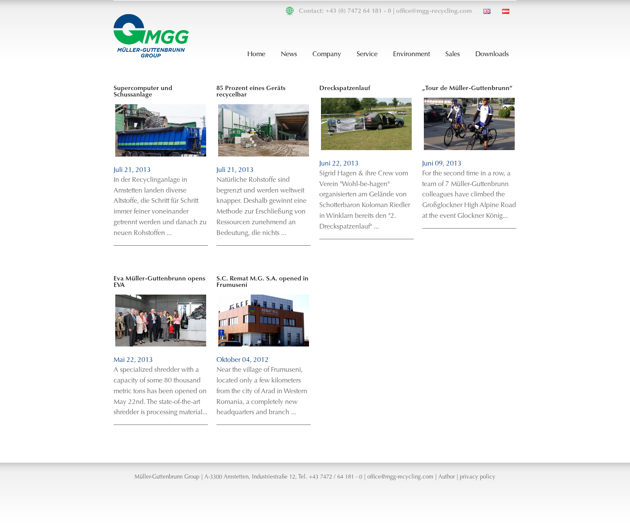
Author (446, 477)
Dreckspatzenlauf (344, 88)
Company (326, 54)
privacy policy (477, 477)
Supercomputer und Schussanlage (143, 91)
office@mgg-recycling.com (434, 11)
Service (367, 54)
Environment (411, 54)
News (289, 54)
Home (256, 54)
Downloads (492, 54)
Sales (452, 54)
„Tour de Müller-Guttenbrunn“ (467, 88)
